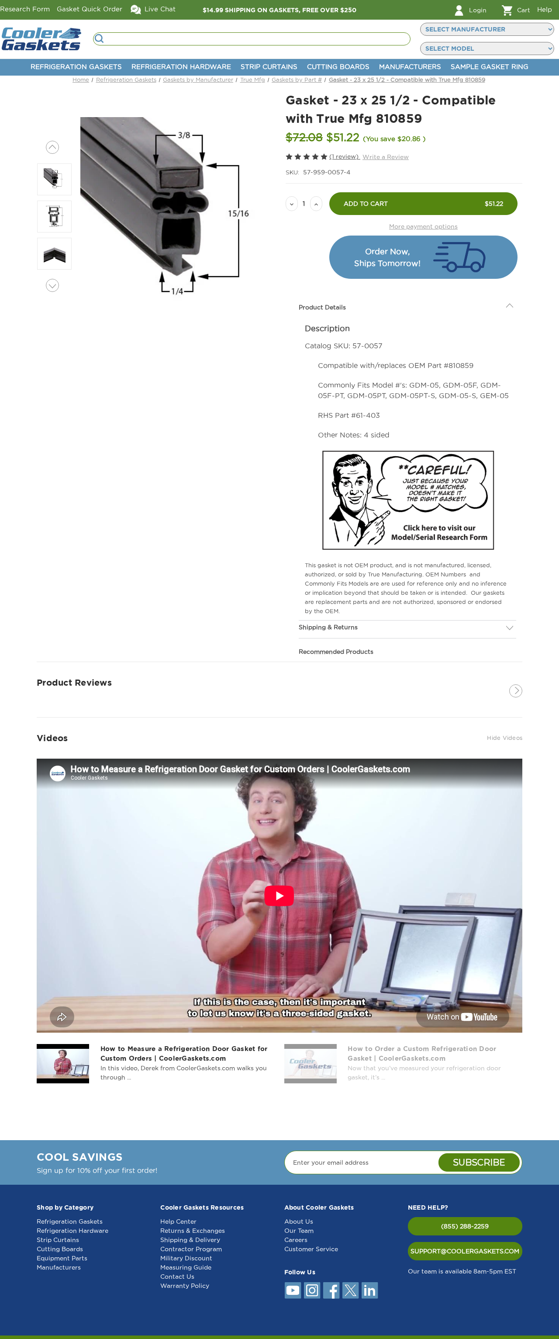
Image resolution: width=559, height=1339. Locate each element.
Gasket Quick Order (89, 9)
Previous (52, 147)
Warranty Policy (184, 1285)
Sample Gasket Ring (489, 66)
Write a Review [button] (385, 156)
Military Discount (186, 1258)
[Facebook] (331, 1290)
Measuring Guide (185, 1267)
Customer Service (311, 1248)
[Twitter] (350, 1290)
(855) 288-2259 (465, 1226)
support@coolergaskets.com (465, 1251)
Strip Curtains (269, 66)
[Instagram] (312, 1290)
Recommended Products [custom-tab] (336, 631)
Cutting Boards (338, 66)
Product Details (322, 287)
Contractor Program (191, 1248)
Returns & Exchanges (192, 1230)
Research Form (25, 9)
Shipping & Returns (328, 607)
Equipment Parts (62, 1258)
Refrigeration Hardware (181, 66)
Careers (295, 1239)
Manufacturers (410, 66)
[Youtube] (293, 1290)
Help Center (178, 1221)
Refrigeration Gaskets (76, 66)
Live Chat (159, 9)
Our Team (299, 1230)
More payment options (423, 226)
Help (544, 9)
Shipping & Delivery (190, 1239)
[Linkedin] (370, 1290)
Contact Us (177, 1276)
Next (52, 285)
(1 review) (344, 156)
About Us (298, 1221)
